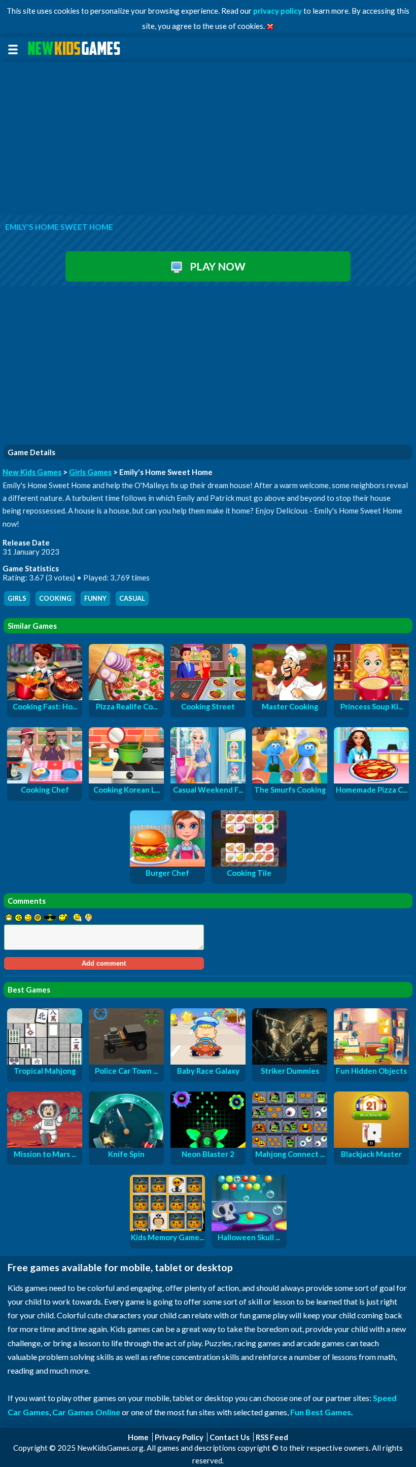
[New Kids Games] (75, 48)
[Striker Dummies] (289, 1061)
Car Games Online (86, 1412)
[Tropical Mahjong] (44, 1061)
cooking (55, 598)
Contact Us (230, 1437)
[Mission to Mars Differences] (44, 1144)
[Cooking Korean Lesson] (126, 780)
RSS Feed (272, 1437)
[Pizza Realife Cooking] (126, 697)
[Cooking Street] (208, 697)
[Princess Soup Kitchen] (371, 697)
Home (138, 1437)
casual (132, 598)
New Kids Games (32, 471)
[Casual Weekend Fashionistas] (208, 780)
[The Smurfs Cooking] (289, 780)
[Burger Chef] (167, 863)
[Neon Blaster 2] (208, 1144)
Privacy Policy (179, 1437)
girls (17, 598)
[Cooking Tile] (249, 863)
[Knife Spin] (126, 1144)
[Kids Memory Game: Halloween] (167, 1228)
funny (95, 598)
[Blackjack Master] (371, 1144)
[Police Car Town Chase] (126, 1061)
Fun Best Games (320, 1412)
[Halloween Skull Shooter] (249, 1228)
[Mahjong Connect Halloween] (289, 1144)
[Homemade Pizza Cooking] (371, 780)
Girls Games (90, 471)
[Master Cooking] (289, 697)
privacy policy (277, 10)
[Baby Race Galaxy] (208, 1061)
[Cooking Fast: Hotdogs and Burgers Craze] (44, 697)
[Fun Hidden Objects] (371, 1061)
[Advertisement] (208, 139)
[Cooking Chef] (44, 780)
